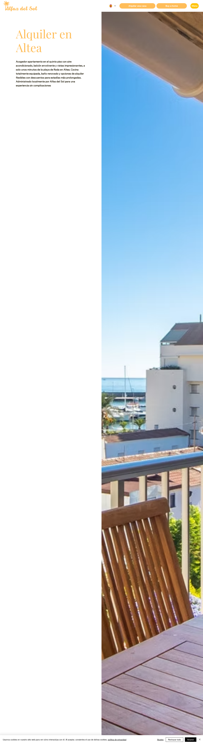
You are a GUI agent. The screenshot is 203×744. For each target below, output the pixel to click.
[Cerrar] (199, 739)
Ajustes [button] (160, 739)
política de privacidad (117, 739)
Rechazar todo (174, 739)
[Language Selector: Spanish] (112, 6)
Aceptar (190, 739)
